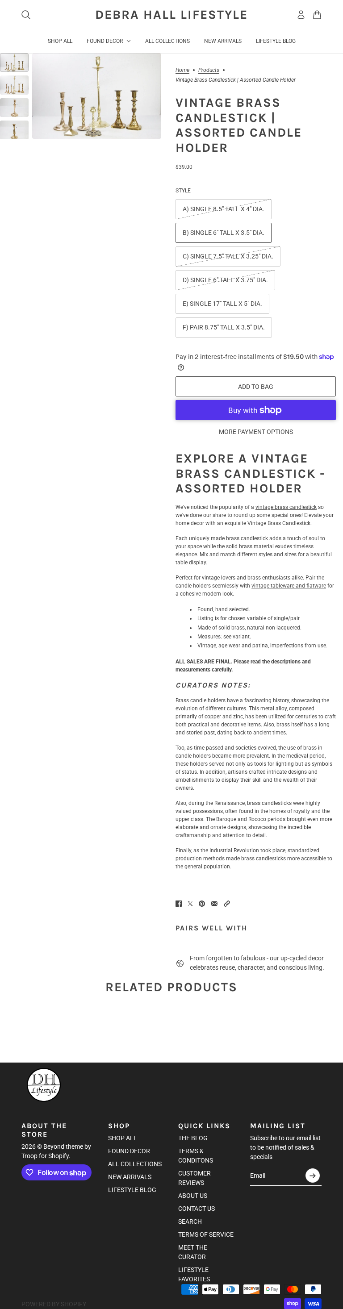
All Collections (135, 1163)
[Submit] (312, 1175)
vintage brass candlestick (286, 507)
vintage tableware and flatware (288, 586)
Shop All (122, 1138)
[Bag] (317, 14)
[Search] (25, 14)
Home (182, 70)
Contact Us (196, 1208)
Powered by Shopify (53, 1304)
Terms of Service (206, 1234)
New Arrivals (129, 1176)
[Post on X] (190, 904)
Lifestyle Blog (132, 1189)
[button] (227, 904)
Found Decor (129, 1151)
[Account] (301, 14)
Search (190, 1221)
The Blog (193, 1138)
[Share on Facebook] (179, 904)
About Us (192, 1195)
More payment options (256, 431)
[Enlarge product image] (96, 96)
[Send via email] (214, 904)
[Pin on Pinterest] (202, 904)
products (208, 70)
